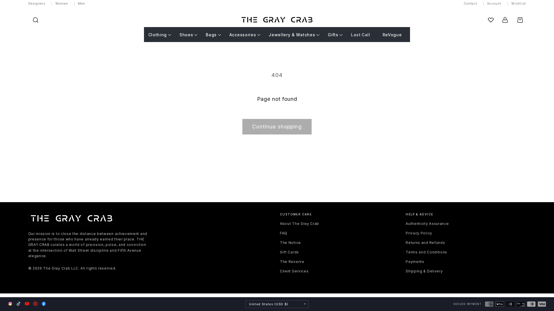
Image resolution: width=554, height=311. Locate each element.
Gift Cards (289, 252)
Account (494, 3)
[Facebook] (44, 303)
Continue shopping (277, 127)
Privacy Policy (419, 233)
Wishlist (518, 3)
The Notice (290, 242)
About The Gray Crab (299, 223)
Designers (37, 3)
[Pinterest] (35, 303)
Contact (470, 3)
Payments (415, 261)
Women (61, 3)
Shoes (186, 34)
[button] (35, 20)
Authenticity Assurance (427, 223)
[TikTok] (18, 303)
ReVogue (392, 34)
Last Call (360, 34)
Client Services (294, 271)
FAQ (283, 233)
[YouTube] (27, 303)
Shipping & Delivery (424, 271)
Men (81, 3)
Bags (211, 34)
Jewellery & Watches (292, 34)
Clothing (157, 34)
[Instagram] (10, 304)
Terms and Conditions (426, 252)
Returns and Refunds (425, 242)
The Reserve (292, 261)
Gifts (333, 34)
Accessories (242, 34)
